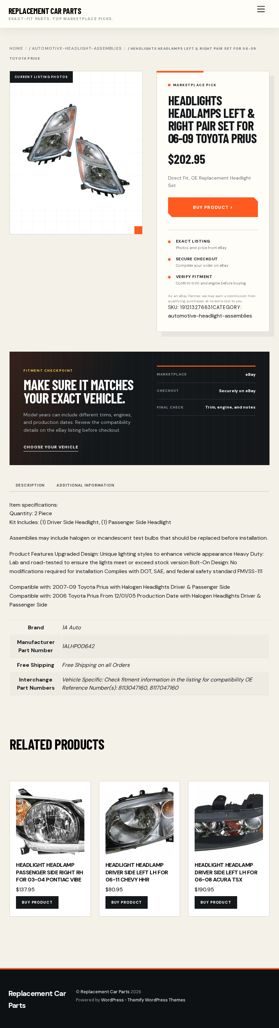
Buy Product (211, 207)
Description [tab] (30, 485)
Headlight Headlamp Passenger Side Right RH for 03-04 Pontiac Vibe (49, 872)
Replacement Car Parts (105, 992)
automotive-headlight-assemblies (77, 48)
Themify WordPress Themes (156, 1000)
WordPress (112, 1000)
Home (16, 48)
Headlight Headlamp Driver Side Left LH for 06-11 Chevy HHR (136, 872)
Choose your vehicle (50, 447)
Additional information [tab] (85, 485)
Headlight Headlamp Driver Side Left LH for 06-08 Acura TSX (226, 872)
